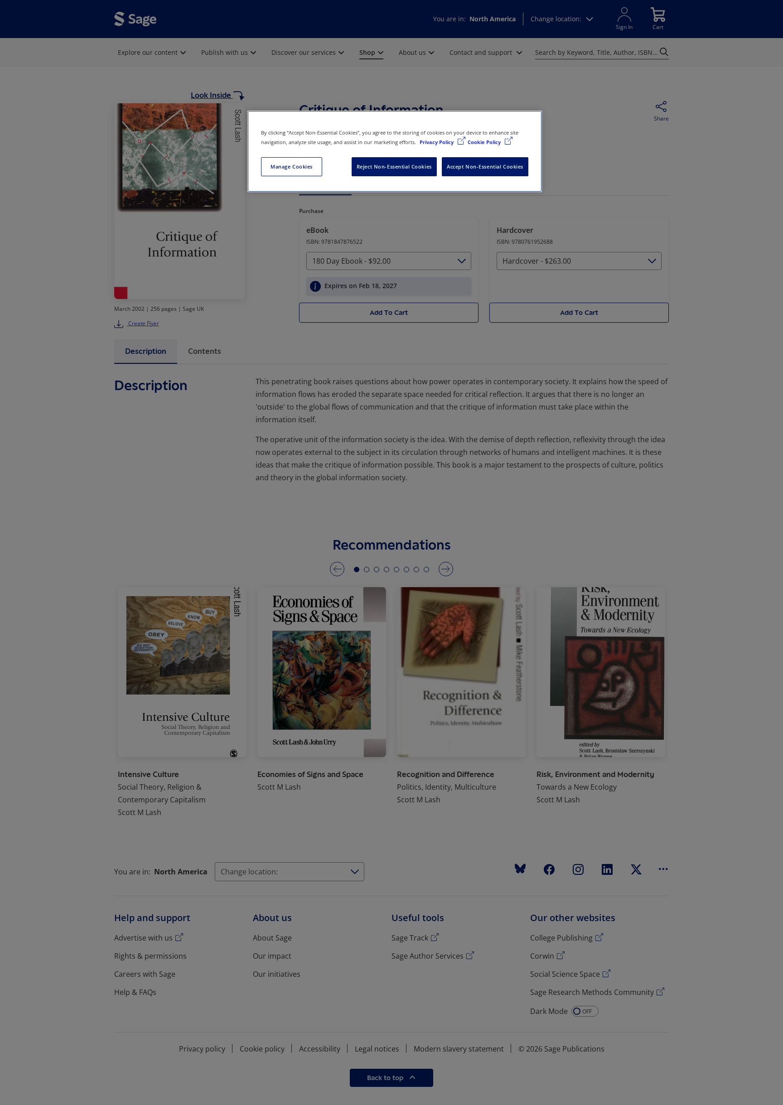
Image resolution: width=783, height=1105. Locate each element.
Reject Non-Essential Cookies (394, 166)
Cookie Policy (485, 142)
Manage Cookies (292, 166)
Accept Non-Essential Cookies (485, 166)
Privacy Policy (437, 142)
